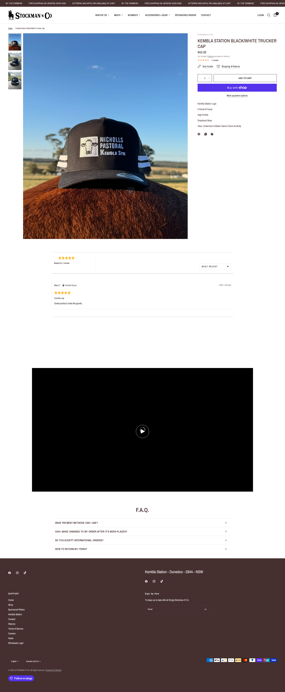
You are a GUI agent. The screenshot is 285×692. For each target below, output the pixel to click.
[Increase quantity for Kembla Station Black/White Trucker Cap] (209, 78)
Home (10, 28)
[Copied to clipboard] (213, 134)
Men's (117, 15)
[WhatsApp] (206, 134)
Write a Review (215, 259)
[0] (274, 15)
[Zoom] (181, 40)
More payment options (237, 95)
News (10, 638)
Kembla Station (15, 614)
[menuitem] (102, 15)
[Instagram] (19, 572)
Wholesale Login (16, 643)
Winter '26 (101, 15)
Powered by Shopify (53, 670)
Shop (10, 604)
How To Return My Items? (71, 549)
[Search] (269, 15)
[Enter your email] (205, 609)
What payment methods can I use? (76, 523)
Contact (206, 15)
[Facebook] (200, 134)
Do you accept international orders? (79, 540)
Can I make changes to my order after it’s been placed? (91, 531)
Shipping (210, 56)
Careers (12, 633)
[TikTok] (27, 572)
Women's (133, 15)
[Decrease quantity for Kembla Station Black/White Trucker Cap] (200, 78)
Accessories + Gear (156, 15)
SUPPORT (13, 593)
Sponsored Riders (185, 15)
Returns (11, 624)
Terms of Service (15, 628)
